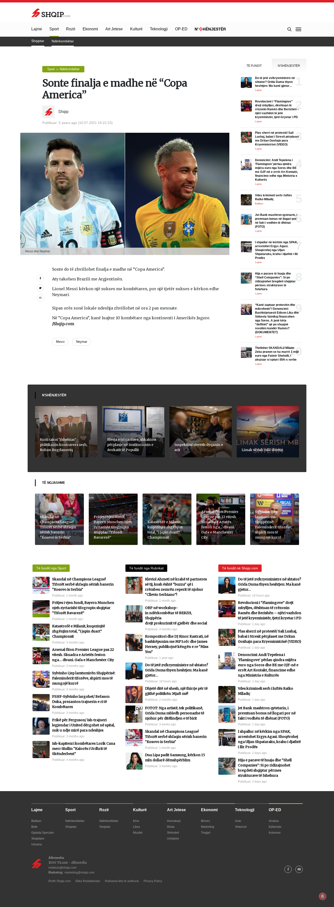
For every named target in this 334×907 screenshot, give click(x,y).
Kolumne (275, 832)
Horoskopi (174, 821)
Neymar (81, 341)
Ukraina (36, 844)
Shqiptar (37, 41)
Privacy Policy (153, 881)
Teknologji (159, 29)
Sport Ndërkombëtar (63, 69)
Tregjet (205, 832)
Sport (54, 29)
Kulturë (136, 29)
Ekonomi (90, 29)
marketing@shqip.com (79, 872)
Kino (136, 821)
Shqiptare (37, 838)
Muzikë (138, 832)
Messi (60, 341)
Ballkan (36, 821)
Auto (238, 821)
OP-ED (181, 29)
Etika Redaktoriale (88, 881)
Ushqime (173, 838)
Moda (171, 827)
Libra (136, 827)
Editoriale (275, 827)
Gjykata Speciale (42, 832)
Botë (34, 827)
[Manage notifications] (322, 896)
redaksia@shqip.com (62, 867)
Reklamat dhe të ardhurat (122, 881)
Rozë (70, 29)
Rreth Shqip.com (59, 881)
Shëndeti (173, 832)
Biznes (205, 821)
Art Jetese (114, 29)
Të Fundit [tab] (254, 65)
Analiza (274, 821)
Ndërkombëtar (63, 41)
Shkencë (241, 827)
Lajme (36, 29)
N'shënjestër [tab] (289, 65)
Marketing (207, 827)
